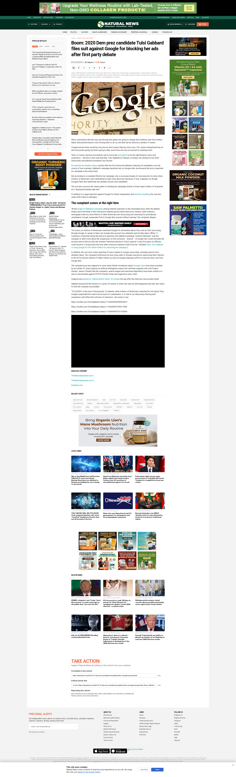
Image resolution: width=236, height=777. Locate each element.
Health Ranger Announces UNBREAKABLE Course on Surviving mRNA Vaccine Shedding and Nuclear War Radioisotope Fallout (56, 221)
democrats (107, 75)
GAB (175, 737)
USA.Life (177, 740)
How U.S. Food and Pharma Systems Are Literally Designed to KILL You (47, 76)
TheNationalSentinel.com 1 (82, 375)
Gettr (175, 729)
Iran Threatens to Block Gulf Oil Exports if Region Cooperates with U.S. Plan (47, 67)
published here (97, 761)
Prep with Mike (48, 17)
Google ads (145, 75)
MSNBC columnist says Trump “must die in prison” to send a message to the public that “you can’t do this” (86, 602)
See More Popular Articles (48, 154)
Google (137, 75)
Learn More (144, 769)
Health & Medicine (99, 32)
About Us (190, 17)
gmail (132, 75)
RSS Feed (142, 735)
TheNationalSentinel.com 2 (82, 380)
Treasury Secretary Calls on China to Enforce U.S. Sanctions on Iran (46, 84)
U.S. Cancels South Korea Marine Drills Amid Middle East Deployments (46, 100)
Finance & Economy (119, 32)
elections (116, 75)
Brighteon (37, 17)
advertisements (93, 73)
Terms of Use (108, 740)
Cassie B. (147, 473)
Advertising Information (111, 732)
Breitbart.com (77, 385)
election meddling (142, 194)
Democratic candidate (94, 75)
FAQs (197, 17)
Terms (85, 758)
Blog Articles (143, 732)
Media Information (109, 729)
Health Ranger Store (146, 721)
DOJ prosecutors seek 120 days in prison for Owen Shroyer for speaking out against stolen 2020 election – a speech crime (117, 603)
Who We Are (107, 715)
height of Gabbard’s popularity (90, 209)
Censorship (124, 73)
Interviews (59, 17)
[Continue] (75, 726)
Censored (115, 73)
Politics (73, 32)
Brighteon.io (178, 715)
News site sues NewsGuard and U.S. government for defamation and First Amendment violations (117, 515)
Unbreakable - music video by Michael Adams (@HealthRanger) (57, 236)
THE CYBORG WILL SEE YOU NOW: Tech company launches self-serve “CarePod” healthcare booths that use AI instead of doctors (85, 516)
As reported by (84, 165)
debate (154, 73)
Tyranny (116, 77)
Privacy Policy (108, 737)
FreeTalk (177, 732)
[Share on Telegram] (89, 67)
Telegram (177, 721)
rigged (79, 77)
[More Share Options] (110, 67)
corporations (145, 73)
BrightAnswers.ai (163, 17)
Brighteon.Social (179, 718)
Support (106, 723)
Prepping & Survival (139, 32)
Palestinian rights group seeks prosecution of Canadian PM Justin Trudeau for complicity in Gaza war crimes (149, 479)
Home (29, 17)
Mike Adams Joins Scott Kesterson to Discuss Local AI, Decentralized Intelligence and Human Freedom (38, 220)
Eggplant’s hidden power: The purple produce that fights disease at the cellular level (46, 129)
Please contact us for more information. (84, 695)
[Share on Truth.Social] (99, 67)
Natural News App (145, 726)
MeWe (176, 735)
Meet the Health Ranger (111, 718)
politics (74, 77)
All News (142, 718)
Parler (176, 723)
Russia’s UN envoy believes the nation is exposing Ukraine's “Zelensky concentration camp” (47, 119)
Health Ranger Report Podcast (149, 723)
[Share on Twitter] (84, 67)
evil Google (124, 75)
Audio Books (69, 17)
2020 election (81, 73)
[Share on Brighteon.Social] (73, 67)
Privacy (79, 758)
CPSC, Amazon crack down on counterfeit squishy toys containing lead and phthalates (45, 109)
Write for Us (107, 726)
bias (101, 73)
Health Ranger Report (39, 195)
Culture (84, 32)
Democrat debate (78, 75)
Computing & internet (85, 38)
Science (155, 32)
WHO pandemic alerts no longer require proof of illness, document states (47, 92)
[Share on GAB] (94, 67)
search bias (87, 77)
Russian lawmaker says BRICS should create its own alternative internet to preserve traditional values (148, 516)
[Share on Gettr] (104, 67)
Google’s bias (139, 265)
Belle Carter (84, 473)
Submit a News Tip (109, 735)
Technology (167, 32)
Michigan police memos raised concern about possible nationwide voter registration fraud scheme (149, 602)
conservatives (134, 73)
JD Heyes (88, 62)
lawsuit (159, 75)
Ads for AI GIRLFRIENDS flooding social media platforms (84, 636)
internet (153, 75)
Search (206, 17)
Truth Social (178, 726)
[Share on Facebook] (79, 67)
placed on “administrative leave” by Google (101, 279)
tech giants (97, 77)
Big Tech (107, 73)
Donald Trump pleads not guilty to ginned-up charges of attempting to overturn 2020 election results (150, 637)
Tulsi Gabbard (107, 77)
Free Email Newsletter (110, 721)
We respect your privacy (36, 732)
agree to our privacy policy (89, 772)
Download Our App (178, 17)
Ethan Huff (116, 474)
